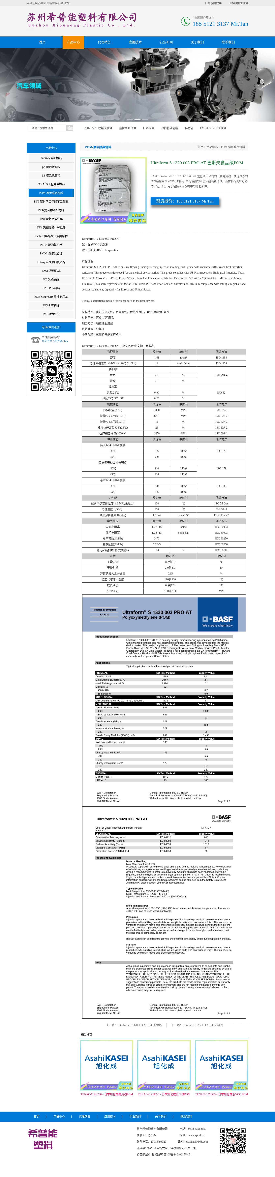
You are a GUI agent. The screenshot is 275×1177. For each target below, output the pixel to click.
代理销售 (104, 42)
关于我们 (197, 42)
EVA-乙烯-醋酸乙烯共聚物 (51, 236)
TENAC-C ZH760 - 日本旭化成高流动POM (107, 1094)
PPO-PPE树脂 (51, 305)
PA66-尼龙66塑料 (51, 158)
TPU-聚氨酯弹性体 (51, 218)
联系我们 (228, 42)
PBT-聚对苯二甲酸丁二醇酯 (51, 201)
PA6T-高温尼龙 (51, 270)
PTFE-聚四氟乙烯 (51, 244)
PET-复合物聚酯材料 (51, 210)
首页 (42, 42)
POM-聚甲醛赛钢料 (51, 192)
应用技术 (135, 42)
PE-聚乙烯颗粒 (51, 175)
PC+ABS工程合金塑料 (51, 184)
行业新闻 (166, 42)
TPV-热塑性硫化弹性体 (51, 227)
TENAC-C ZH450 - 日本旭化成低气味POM (164, 1094)
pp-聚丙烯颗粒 (51, 166)
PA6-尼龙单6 (51, 314)
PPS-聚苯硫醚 (51, 288)
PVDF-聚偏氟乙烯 (51, 253)
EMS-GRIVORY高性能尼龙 (51, 296)
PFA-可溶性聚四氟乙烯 (51, 262)
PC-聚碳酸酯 (51, 279)
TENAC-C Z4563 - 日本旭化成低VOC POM (221, 1094)
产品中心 (73, 42)
